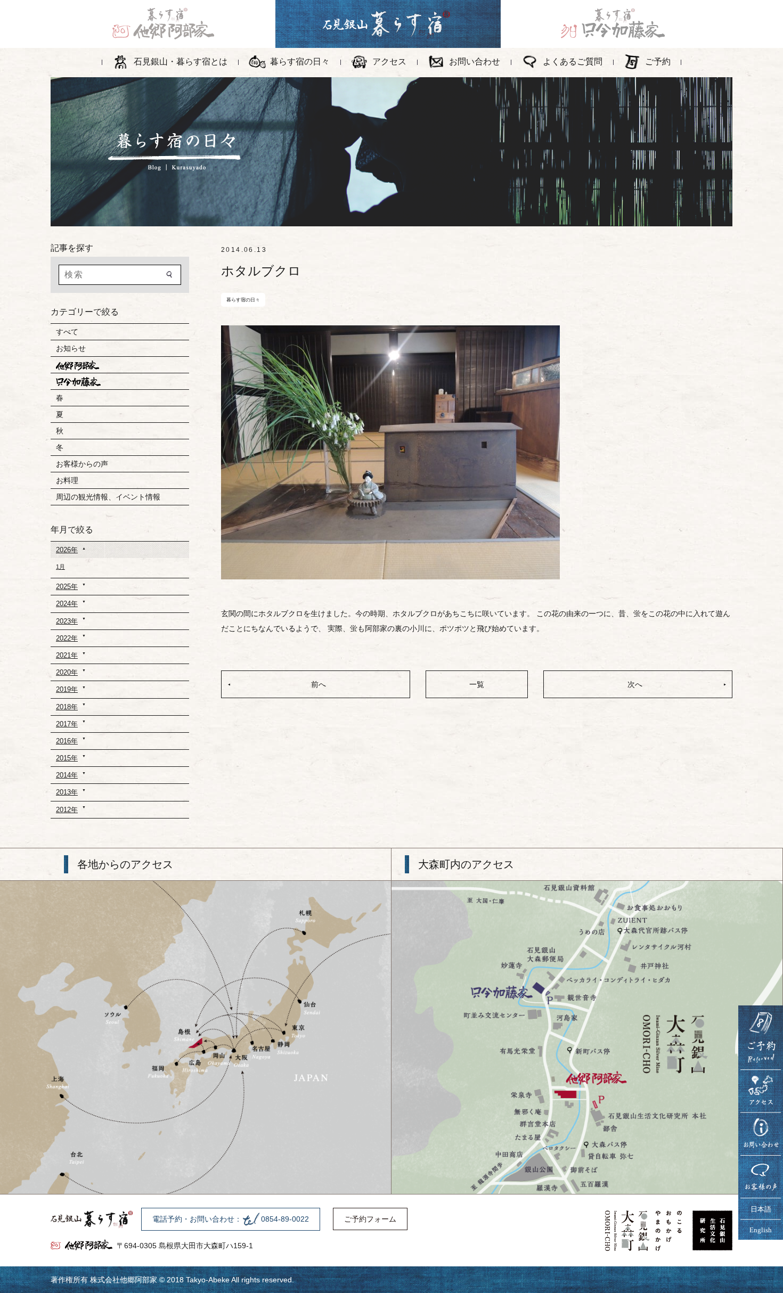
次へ (634, 684)
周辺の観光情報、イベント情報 (108, 497)
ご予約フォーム (370, 1219)
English (760, 1230)
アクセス (389, 61)
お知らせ (71, 348)
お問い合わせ (474, 61)
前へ (318, 684)
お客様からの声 (82, 464)
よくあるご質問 (572, 61)
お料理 (67, 480)
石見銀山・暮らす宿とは (180, 61)
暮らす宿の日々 (300, 61)
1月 (60, 566)
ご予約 (658, 61)
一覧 (476, 684)
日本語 (761, 1209)
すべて (67, 332)
